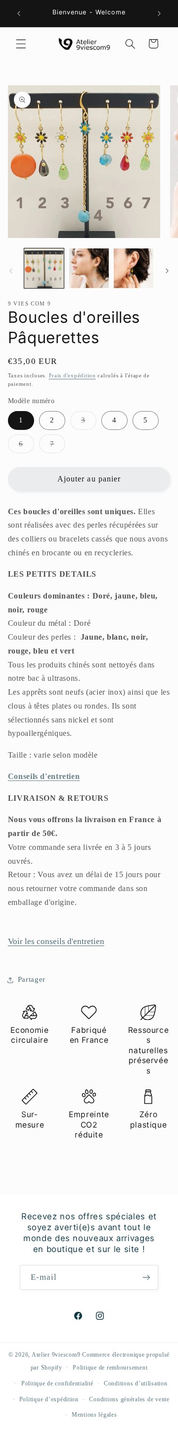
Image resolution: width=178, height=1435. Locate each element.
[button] (20, 43)
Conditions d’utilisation (136, 1383)
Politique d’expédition (49, 1399)
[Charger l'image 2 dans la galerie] (89, 268)
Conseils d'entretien (44, 776)
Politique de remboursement (110, 1368)
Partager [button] (31, 979)
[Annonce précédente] (19, 13)
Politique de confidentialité (57, 1383)
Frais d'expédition (72, 375)
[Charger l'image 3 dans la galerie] (133, 268)
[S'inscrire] (146, 1277)
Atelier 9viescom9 (57, 1355)
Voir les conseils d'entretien (56, 941)
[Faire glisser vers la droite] (167, 271)
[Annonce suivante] (159, 13)
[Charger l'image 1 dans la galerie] (44, 268)
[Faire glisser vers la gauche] (11, 271)
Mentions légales (94, 1415)
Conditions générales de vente (129, 1399)
